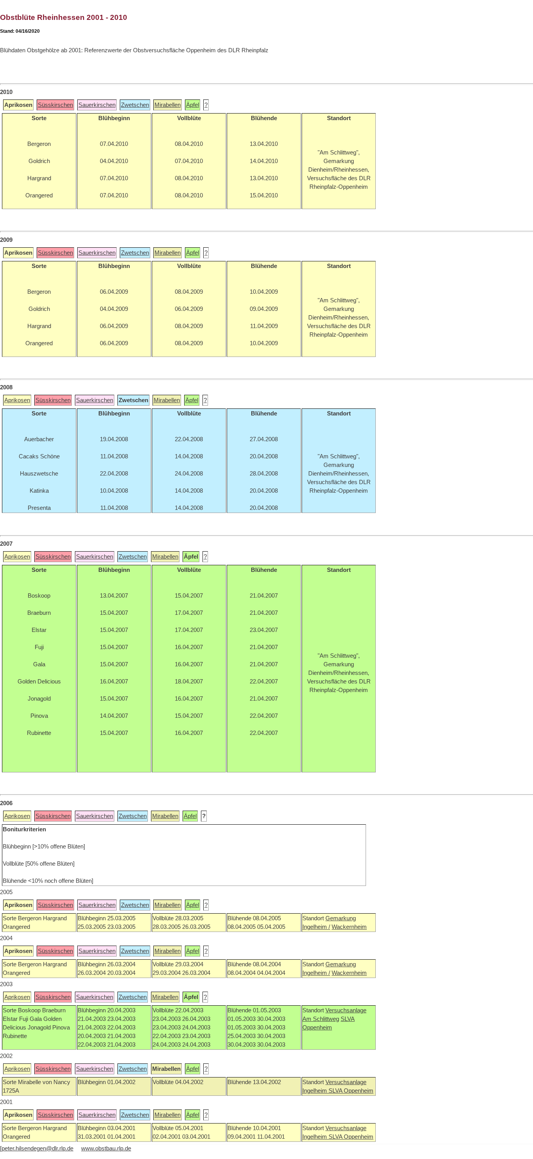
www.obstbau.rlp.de (106, 1148)
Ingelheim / (316, 927)
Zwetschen (135, 105)
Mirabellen (168, 105)
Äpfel (192, 105)
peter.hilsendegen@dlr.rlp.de (37, 1148)
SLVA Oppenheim (351, 1091)
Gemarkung (340, 918)
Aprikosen (17, 400)
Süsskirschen (55, 105)
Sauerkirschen (96, 105)
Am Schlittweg (320, 1019)
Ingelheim (315, 1091)
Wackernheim (349, 927)
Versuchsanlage (345, 1010)
